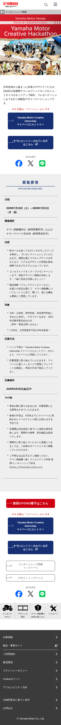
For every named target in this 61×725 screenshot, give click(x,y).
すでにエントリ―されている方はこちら (31, 142)
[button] (58, 706)
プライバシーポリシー (15, 670)
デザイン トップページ (30, 578)
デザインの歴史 (23, 615)
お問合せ (8, 708)
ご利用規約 (9, 654)
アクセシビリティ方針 (15, 687)
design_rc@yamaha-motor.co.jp (25, 467)
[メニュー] (55, 4)
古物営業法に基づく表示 (16, 699)
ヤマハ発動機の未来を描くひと (38, 615)
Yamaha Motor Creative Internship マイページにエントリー (30, 121)
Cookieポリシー (11, 679)
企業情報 (8, 637)
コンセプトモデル (7, 615)
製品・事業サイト (12, 645)
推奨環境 (8, 662)
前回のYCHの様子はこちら (30, 503)
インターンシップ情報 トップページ (30, 566)
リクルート (53, 614)
